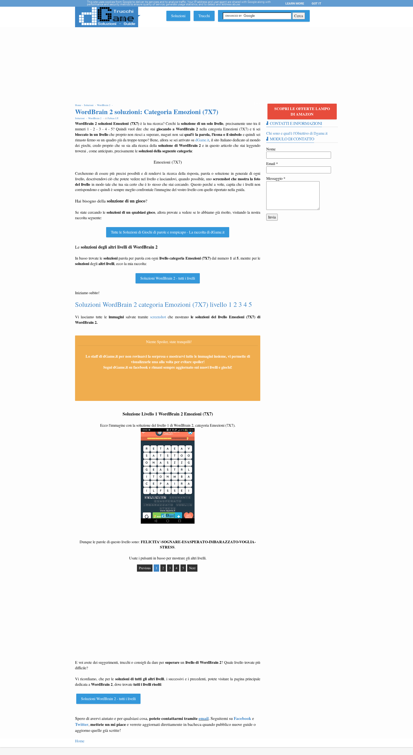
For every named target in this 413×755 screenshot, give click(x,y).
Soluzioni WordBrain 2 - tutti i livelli (167, 278)
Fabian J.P (113, 118)
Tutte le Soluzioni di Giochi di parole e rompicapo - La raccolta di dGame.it (167, 231)
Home (79, 740)
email (204, 718)
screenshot (158, 316)
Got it (316, 3)
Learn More (294, 3)
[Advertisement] (206, 63)
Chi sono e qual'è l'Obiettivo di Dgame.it (296, 133)
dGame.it (202, 139)
